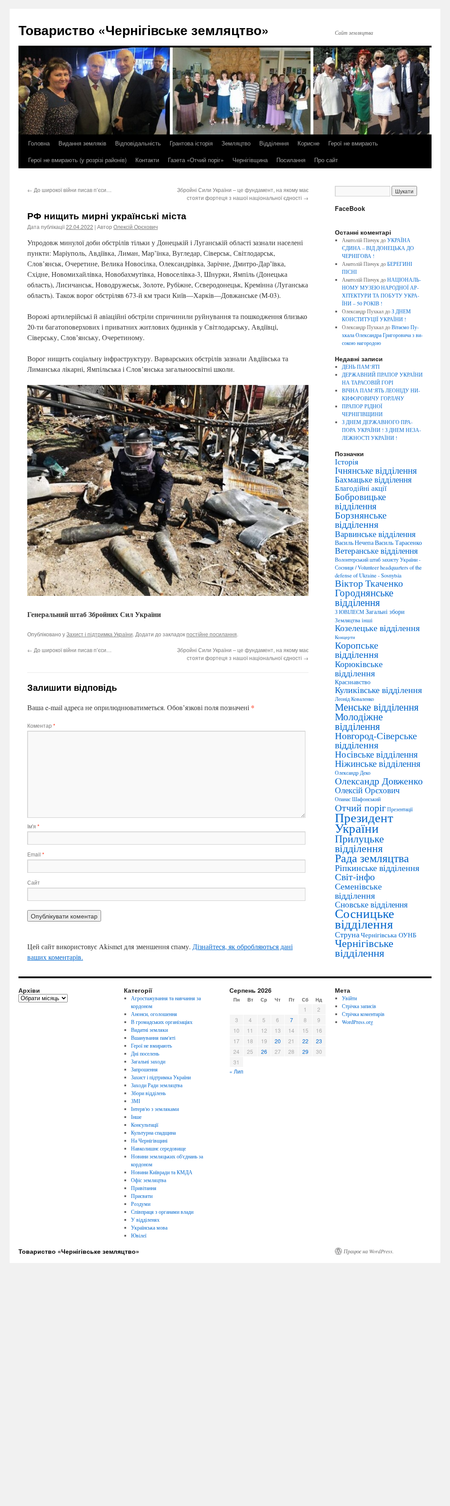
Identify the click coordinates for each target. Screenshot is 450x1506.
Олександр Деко (352, 772)
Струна (347, 934)
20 (278, 1041)
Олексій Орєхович (135, 226)
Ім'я (33, 826)
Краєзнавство (352, 682)
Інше (136, 1116)
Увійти (349, 998)
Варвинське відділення (375, 533)
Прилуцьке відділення (359, 843)
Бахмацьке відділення (373, 479)
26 (264, 1051)
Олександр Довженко (379, 780)
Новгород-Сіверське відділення (376, 740)
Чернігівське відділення (364, 948)
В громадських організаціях (161, 1021)
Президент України (364, 822)
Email (35, 854)
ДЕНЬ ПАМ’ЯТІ (361, 366)
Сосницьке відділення (364, 918)
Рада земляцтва (372, 857)
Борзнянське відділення (361, 519)
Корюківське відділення (359, 668)
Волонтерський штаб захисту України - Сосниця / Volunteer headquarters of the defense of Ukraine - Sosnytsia (378, 567)
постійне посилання (211, 634)
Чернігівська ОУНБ (389, 934)
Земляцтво (235, 143)
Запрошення (144, 1069)
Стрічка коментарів (363, 1013)
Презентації (400, 809)
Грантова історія (191, 143)
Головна (39, 143)
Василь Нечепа (354, 543)
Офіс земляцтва (148, 1179)
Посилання (290, 160)
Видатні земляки (149, 1029)
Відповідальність (138, 143)
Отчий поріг (360, 807)
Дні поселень (145, 1053)
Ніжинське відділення (378, 763)
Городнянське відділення (364, 597)
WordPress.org (357, 1021)
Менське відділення (377, 706)
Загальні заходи (148, 1061)
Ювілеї (138, 1235)
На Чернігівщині (149, 1140)
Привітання (143, 1187)
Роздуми (140, 1203)
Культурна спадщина (153, 1132)
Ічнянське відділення (376, 470)
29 (305, 1051)
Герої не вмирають (353, 143)
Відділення (274, 143)
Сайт (33, 882)
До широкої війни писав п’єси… (69, 189)
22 (305, 1041)
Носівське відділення (376, 754)
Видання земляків (82, 143)
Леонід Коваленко (354, 698)
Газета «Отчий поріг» (196, 160)
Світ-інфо (355, 876)
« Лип (236, 1071)
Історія (346, 461)
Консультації (144, 1124)
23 (319, 1041)
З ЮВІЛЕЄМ (349, 612)
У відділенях (145, 1219)
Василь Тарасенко (398, 542)
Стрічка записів (359, 1005)
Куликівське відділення (378, 690)
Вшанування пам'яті (153, 1037)
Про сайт (326, 160)
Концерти (345, 637)
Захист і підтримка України (99, 634)
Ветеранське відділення (376, 550)
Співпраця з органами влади (162, 1211)
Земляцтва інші (354, 620)
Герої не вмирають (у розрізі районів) (77, 160)
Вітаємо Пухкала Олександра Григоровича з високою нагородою (382, 334)
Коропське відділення (356, 649)
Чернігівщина (250, 160)
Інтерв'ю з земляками (155, 1108)
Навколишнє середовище (158, 1148)
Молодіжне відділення (359, 721)
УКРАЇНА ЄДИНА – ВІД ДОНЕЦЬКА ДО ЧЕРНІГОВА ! (378, 247)
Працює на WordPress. (369, 1251)
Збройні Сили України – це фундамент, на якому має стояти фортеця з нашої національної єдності (242, 193)
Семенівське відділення (358, 890)
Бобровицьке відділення (360, 501)
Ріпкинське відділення (377, 868)
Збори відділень (148, 1092)
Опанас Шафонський (358, 799)
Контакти (147, 160)
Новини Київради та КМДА (161, 1172)
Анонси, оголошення (154, 1013)
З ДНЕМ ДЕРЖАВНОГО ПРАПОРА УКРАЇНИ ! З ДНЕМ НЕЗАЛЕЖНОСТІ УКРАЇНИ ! (381, 429)
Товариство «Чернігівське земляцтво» (143, 29)
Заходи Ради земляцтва (156, 1085)
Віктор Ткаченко (369, 583)
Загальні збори (385, 611)
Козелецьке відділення (377, 628)
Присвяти (141, 1195)
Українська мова (149, 1227)
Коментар (41, 725)
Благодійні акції (361, 488)
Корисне (308, 143)
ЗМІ (135, 1100)
